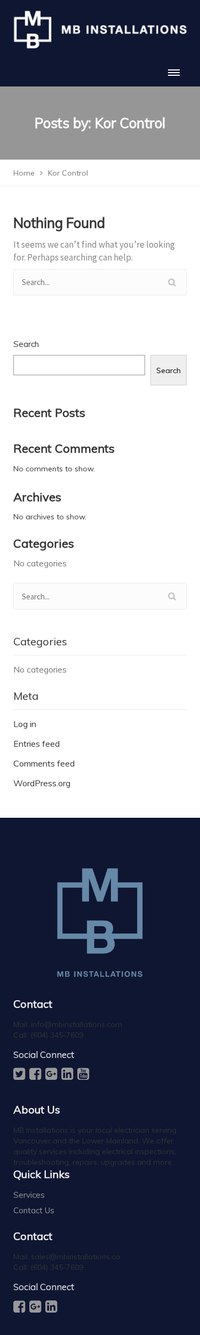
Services (29, 1195)
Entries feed (36, 743)
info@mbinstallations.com (76, 1024)
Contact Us (33, 1210)
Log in (24, 723)
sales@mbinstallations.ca (75, 1256)
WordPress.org (41, 783)
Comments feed (44, 763)
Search (26, 344)
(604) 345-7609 (56, 1035)
